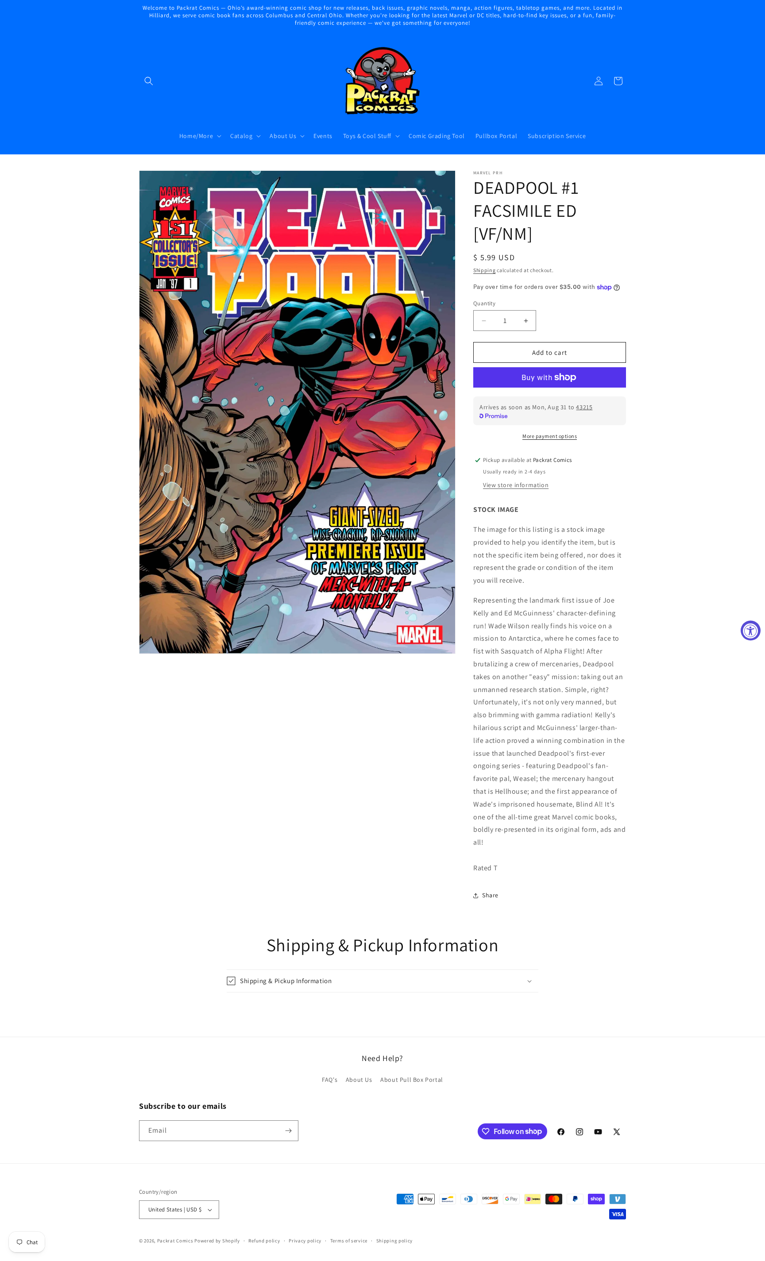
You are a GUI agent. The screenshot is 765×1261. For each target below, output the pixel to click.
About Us (359, 1080)
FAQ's (329, 1080)
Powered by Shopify (217, 1241)
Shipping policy (394, 1241)
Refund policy (264, 1241)
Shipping (484, 270)
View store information (516, 485)
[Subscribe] (288, 1130)
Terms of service (348, 1241)
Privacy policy (305, 1241)
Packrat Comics (175, 1241)
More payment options (549, 436)
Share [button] (490, 895)
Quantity (484, 303)
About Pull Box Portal (411, 1080)
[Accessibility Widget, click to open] (751, 631)
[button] (148, 81)
